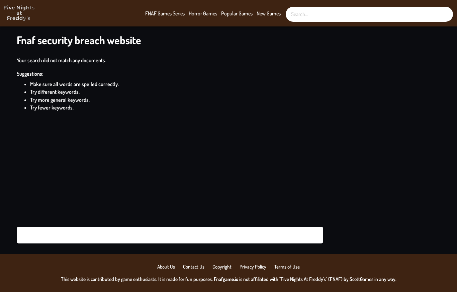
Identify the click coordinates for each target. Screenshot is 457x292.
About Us (166, 267)
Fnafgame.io (226, 279)
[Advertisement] (228, 169)
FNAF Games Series (165, 13)
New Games (269, 13)
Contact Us (193, 267)
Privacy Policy (253, 267)
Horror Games (203, 13)
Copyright (222, 267)
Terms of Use (287, 267)
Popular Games (237, 13)
